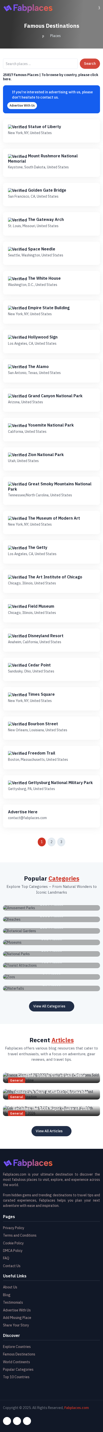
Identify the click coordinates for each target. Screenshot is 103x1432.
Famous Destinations (19, 1354)
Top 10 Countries (16, 1377)
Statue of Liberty (44, 126)
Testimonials (13, 1302)
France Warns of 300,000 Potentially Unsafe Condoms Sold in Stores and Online (51, 1073)
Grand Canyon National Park (54, 395)
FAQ (6, 1258)
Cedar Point (39, 664)
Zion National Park (45, 454)
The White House (44, 278)
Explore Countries (17, 1346)
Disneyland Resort (45, 635)
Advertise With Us (22, 105)
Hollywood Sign (42, 336)
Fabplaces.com (76, 1407)
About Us (10, 1287)
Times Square (41, 694)
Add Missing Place (17, 1317)
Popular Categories (18, 1369)
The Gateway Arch (45, 219)
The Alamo (38, 366)
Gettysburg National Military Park (60, 782)
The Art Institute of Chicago (54, 576)
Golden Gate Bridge (46, 190)
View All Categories (49, 1006)
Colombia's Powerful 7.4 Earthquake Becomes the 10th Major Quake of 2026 (51, 1106)
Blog (6, 1295)
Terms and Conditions (19, 1235)
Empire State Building (48, 307)
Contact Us (11, 1266)
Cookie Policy (13, 1243)
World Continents (16, 1362)
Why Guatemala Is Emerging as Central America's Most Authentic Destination (52, 1089)
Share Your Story (16, 1325)
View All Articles (49, 1131)
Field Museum (40, 606)
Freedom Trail (41, 753)
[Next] (72, 842)
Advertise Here (23, 811)
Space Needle (41, 248)
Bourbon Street (42, 723)
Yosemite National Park (50, 425)
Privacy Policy (13, 1228)
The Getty (37, 547)
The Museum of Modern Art (53, 518)
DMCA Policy (12, 1250)
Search (90, 63)
